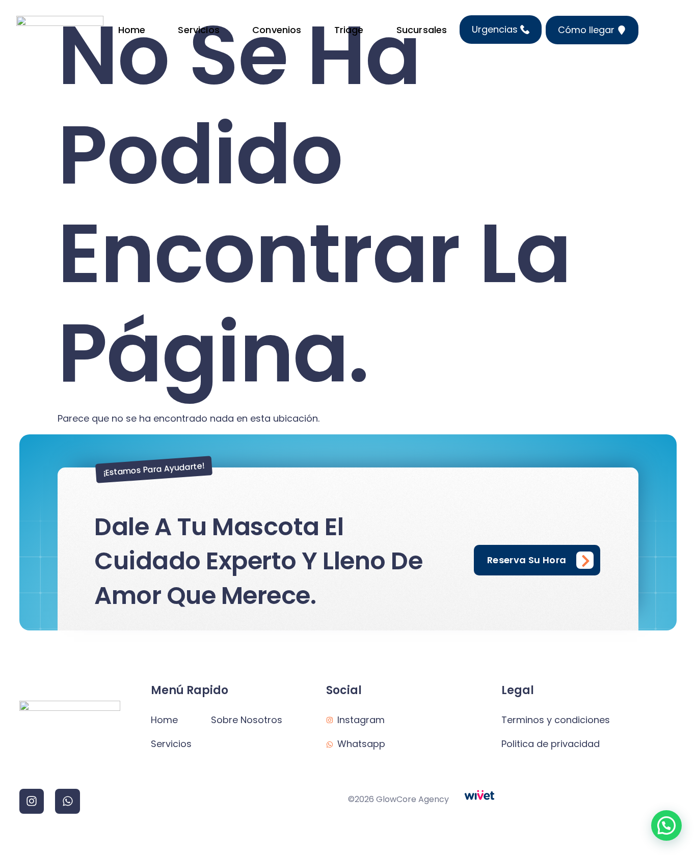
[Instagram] (31, 801)
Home (132, 29)
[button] (666, 825)
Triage (349, 29)
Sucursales (421, 29)
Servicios (199, 29)
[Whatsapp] (67, 801)
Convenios (277, 29)
